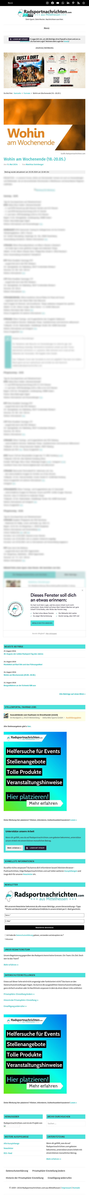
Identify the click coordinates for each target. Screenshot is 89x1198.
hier (29, 726)
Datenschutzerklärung (24, 935)
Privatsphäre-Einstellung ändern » (19, 994)
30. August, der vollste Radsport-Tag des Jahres (23, 654)
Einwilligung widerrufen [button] (60, 1178)
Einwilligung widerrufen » (15, 1006)
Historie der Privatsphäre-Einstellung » (21, 1000)
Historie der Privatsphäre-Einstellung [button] (24, 1178)
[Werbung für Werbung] (35, 810)
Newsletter (28, 874)
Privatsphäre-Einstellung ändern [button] (48, 1170)
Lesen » (73, 820)
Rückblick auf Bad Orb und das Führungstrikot (23, 664)
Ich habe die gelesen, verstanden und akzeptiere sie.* (35, 935)
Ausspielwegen (70, 871)
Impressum (66, 1188)
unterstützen (25, 41)
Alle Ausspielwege (11, 1143)
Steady (66, 41)
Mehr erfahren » (14, 848)
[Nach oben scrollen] (85, 1194)
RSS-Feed (8, 1153)
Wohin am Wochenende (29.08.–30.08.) (19, 675)
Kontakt (76, 1188)
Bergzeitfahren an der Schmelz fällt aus (20, 685)
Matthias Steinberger (35, 164)
